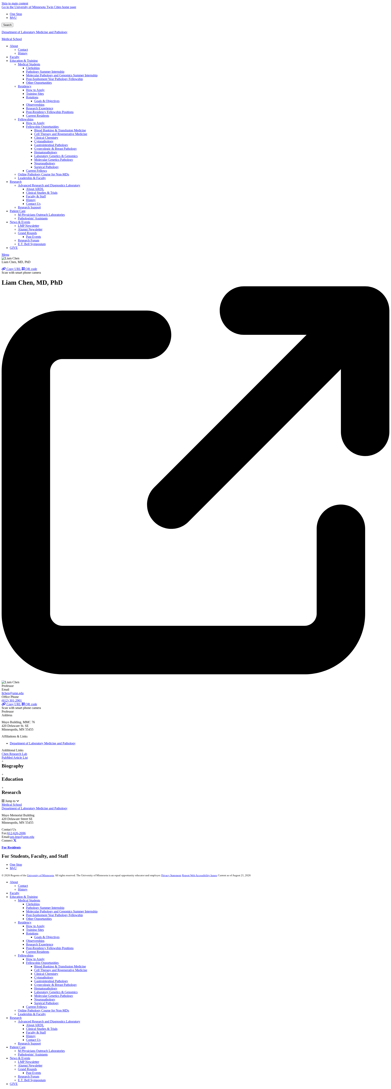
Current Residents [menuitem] (37, 115)
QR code (31, 269)
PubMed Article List (15, 757)
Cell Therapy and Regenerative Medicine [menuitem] (60, 134)
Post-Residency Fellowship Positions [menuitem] (50, 112)
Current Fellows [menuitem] (36, 170)
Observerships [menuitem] (35, 104)
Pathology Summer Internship (45, 907)
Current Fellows (36, 1007)
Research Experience (39, 944)
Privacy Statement (171, 875)
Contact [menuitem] (23, 49)
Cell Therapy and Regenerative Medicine (60, 970)
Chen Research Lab (14, 754)
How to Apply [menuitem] (35, 90)
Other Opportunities (39, 918)
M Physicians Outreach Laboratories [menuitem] (41, 214)
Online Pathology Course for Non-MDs (43, 1010)
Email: (6, 837)
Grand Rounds (27, 1069)
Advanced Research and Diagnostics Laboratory (49, 1021)
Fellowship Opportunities (42, 962)
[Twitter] (14, 840)
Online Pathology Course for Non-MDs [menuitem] (43, 174)
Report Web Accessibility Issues (199, 875)
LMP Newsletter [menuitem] (28, 225)
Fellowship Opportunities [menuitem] (42, 126)
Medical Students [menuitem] (29, 64)
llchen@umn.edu (13, 693)
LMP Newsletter (28, 1062)
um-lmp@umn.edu (22, 837)
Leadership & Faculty (32, 1014)
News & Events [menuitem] (20, 222)
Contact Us (9, 829)
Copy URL (13, 269)
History (22, 889)
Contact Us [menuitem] (33, 203)
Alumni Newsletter (30, 1065)
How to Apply (35, 926)
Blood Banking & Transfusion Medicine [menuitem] (60, 130)
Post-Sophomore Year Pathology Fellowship (54, 915)
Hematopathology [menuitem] (45, 152)
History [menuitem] (22, 53)
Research (16, 1018)
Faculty (14, 893)
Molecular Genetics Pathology (53, 996)
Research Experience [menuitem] (39, 108)
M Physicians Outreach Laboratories (41, 1051)
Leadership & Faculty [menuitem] (32, 178)
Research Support (29, 1043)
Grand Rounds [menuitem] (27, 233)
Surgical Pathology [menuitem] (46, 167)
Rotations (32, 933)
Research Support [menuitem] (29, 207)
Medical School (12, 39)
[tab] (195, 764)
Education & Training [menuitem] (24, 60)
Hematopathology (45, 988)
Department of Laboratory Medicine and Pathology (34, 32)
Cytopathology (43, 977)
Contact (23, 885)
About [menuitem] (14, 46)
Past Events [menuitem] (33, 236)
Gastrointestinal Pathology (51, 981)
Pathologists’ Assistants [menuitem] (33, 218)
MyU (13, 17)
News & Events (20, 1058)
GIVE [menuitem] (14, 247)
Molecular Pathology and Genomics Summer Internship (62, 911)
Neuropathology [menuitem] (44, 163)
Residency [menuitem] (24, 86)
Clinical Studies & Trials (41, 1029)
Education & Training (24, 896)
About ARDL (35, 1025)
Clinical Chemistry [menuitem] (46, 137)
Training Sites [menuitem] (35, 93)
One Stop (16, 14)
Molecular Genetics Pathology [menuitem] (53, 159)
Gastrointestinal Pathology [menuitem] (51, 145)
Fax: (4, 833)
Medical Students (29, 900)
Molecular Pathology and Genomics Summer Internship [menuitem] (62, 75)
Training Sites (35, 929)
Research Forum (28, 1076)
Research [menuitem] (16, 181)
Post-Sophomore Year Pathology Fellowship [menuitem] (54, 79)
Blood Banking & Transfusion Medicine (60, 966)
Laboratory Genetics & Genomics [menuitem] (56, 156)
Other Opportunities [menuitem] (39, 82)
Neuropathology (44, 999)
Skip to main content (15, 3)
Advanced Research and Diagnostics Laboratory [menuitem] (49, 185)
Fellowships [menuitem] (25, 119)
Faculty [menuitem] (14, 57)
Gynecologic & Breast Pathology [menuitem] (55, 148)
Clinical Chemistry (46, 973)
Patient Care (17, 1047)
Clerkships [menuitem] (33, 68)
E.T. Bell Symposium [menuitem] (32, 244)
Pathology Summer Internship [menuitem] (45, 71)
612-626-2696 (16, 833)
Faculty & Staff (36, 1032)
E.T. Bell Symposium (32, 1080)
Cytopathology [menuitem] (43, 141)
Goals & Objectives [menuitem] (46, 101)
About (14, 882)
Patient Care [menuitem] (17, 211)
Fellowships (25, 955)
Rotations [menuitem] (32, 97)
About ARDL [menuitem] (35, 189)
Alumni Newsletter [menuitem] (30, 229)
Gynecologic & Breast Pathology (55, 984)
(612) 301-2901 (12, 700)
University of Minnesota (40, 875)
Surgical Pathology (46, 1003)
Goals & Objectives (46, 937)
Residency (24, 922)
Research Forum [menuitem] (28, 240)
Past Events (33, 1073)
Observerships (35, 940)
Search (7, 24)
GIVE (14, 1084)
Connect (7, 840)
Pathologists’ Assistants (33, 1054)
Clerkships (33, 904)
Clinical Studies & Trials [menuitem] (41, 192)
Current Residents (37, 951)
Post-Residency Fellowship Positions (50, 948)
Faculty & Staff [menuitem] (36, 196)
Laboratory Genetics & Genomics (56, 992)
